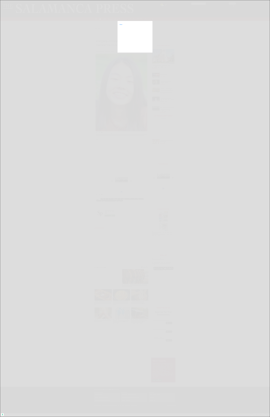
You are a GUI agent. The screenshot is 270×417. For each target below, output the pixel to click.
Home (121, 24)
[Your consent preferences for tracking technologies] (2, 414)
